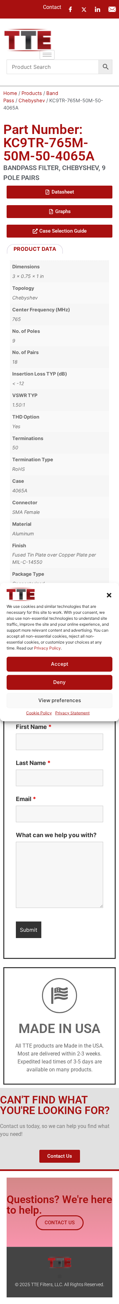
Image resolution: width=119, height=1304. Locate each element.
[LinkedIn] (97, 9)
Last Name (33, 763)
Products (31, 93)
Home (10, 93)
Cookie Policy (39, 712)
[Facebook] (70, 9)
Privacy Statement (72, 712)
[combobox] (53, 67)
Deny (59, 682)
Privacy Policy (47, 648)
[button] (109, 595)
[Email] (112, 9)
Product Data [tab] (35, 249)
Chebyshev (32, 101)
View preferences (59, 700)
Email (26, 799)
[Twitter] (84, 9)
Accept (59, 664)
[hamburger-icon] (47, 55)
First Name (34, 727)
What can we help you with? (56, 835)
